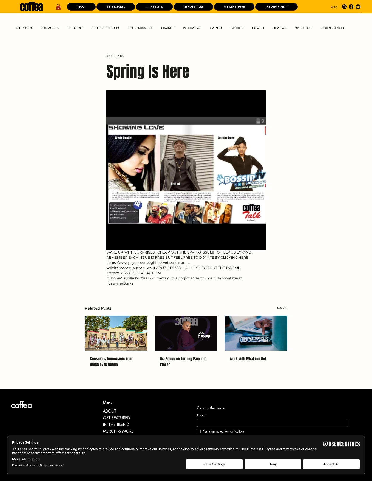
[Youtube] (358, 6)
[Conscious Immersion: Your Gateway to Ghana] (116, 333)
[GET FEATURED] (150, 417)
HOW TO (258, 28)
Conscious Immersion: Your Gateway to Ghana (111, 361)
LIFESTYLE (76, 28)
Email (202, 415)
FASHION (236, 28)
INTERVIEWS (192, 28)
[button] (58, 7)
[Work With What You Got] (256, 333)
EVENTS (216, 28)
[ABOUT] (150, 411)
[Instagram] (344, 6)
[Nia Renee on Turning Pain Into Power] (186, 333)
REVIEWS (279, 28)
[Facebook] (351, 6)
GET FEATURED (116, 417)
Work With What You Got (248, 359)
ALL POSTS (24, 28)
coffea (21, 405)
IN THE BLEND (116, 424)
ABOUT (109, 411)
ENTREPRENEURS (105, 28)
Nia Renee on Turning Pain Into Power (183, 361)
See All (282, 308)
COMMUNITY (49, 28)
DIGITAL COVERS (333, 28)
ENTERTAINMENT (140, 28)
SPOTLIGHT (303, 28)
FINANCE (167, 28)
